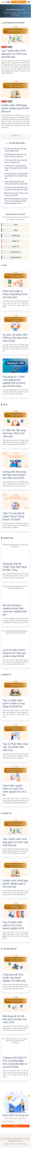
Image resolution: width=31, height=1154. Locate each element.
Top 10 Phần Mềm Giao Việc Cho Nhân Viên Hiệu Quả (15, 747)
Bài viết (10, 47)
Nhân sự (16, 241)
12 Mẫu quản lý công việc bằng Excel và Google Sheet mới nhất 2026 (16, 168)
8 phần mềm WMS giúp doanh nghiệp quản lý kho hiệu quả (15, 108)
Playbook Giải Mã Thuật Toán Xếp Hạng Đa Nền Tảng (15, 566)
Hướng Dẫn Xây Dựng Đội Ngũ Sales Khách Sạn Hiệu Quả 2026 (14, 474)
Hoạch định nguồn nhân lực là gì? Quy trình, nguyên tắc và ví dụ (14, 790)
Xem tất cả (15, 135)
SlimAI (24, 1144)
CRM (15, 225)
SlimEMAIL (13, 1144)
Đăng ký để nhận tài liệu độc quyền (15, 1118)
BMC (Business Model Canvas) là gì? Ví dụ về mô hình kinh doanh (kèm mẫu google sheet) (16, 201)
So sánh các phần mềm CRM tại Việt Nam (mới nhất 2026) (15, 337)
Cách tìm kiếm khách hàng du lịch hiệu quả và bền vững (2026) (14, 653)
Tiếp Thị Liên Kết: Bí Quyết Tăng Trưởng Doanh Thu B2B (13, 516)
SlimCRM (6, 1144)
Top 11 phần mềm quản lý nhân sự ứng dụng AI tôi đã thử (14, 703)
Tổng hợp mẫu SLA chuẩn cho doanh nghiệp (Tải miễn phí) (14, 977)
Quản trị (4, 47)
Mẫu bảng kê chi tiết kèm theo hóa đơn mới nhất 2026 (15, 1019)
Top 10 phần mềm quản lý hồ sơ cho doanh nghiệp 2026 (13, 925)
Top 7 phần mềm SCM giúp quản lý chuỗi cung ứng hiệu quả (14, 53)
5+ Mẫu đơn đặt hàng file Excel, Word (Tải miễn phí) (14, 433)
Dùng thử (18, 2)
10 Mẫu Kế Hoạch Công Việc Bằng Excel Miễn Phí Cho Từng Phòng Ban (16, 176)
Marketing (15, 235)
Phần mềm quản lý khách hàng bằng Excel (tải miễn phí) (15, 294)
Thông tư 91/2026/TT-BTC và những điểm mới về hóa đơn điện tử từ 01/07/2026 (15, 1062)
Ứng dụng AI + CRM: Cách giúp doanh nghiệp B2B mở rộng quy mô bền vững (14, 381)
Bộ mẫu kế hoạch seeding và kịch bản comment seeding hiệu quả (15, 610)
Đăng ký (15, 1126)
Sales (16, 230)
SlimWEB (19, 1144)
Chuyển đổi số (15, 257)
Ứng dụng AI (15, 252)
